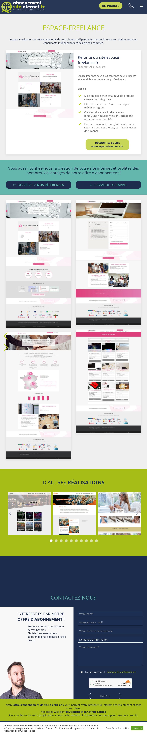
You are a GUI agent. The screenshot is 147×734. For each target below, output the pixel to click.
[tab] (51, 540)
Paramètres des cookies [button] (117, 728)
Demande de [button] (110, 185)
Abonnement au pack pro (91, 66)
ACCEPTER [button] (137, 728)
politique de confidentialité (121, 672)
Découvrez (40, 185)
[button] (131, 5)
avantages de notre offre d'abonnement (82, 172)
